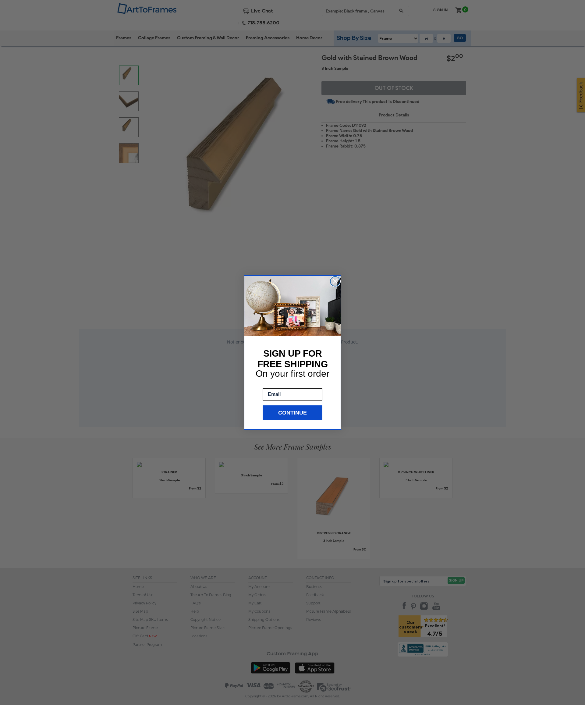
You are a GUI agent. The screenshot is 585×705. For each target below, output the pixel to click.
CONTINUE (292, 413)
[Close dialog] (335, 281)
